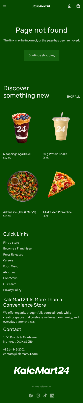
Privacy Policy (12, 290)
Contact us (10, 278)
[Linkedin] (52, 395)
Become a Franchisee (17, 248)
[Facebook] (30, 395)
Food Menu (11, 266)
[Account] (69, 6)
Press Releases (13, 254)
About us (9, 272)
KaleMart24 (45, 386)
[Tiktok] (45, 395)
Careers (8, 260)
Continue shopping (42, 55)
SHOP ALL (73, 96)
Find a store (11, 242)
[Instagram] (37, 395)
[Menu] (4, 6)
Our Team (9, 284)
